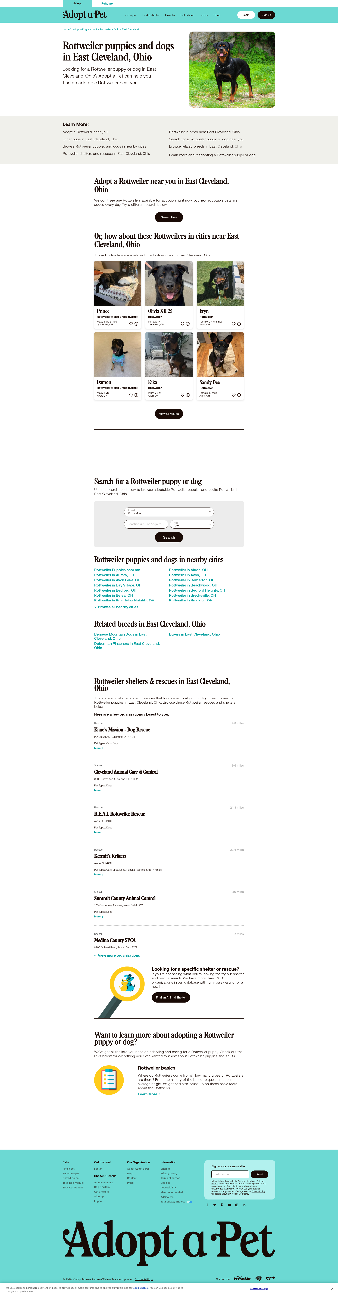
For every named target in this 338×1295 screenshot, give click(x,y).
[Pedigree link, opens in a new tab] (258, 1278)
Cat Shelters (101, 1191)
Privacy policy (169, 1173)
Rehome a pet (71, 1173)
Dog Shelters (101, 1186)
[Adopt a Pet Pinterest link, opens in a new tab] (223, 1205)
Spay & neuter (71, 1177)
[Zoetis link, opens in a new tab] (270, 1278)
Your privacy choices (173, 1201)
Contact (131, 1177)
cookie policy (140, 1288)
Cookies (165, 1182)
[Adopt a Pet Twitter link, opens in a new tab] (215, 1205)
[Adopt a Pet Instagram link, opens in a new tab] (237, 1205)
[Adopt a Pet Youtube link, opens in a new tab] (230, 1205)
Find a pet (68, 1168)
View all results (169, 413)
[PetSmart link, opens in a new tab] (242, 1278)
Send (259, 1174)
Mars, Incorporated (172, 1192)
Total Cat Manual (73, 1187)
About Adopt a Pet (138, 1168)
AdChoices (167, 1196)
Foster (204, 15)
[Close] (332, 1288)
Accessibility (168, 1187)
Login (246, 14)
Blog (129, 1173)
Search (169, 537)
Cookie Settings (144, 1279)
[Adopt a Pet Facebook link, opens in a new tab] (208, 1205)
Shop (217, 15)
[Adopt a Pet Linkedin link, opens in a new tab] (244, 1205)
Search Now (169, 217)
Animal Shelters (103, 1182)
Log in (98, 1201)
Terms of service (170, 1177)
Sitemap (165, 1168)
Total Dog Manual (73, 1182)
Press (130, 1182)
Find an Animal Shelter (171, 997)
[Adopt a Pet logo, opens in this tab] (169, 1246)
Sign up (266, 14)
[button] (131, 324)
